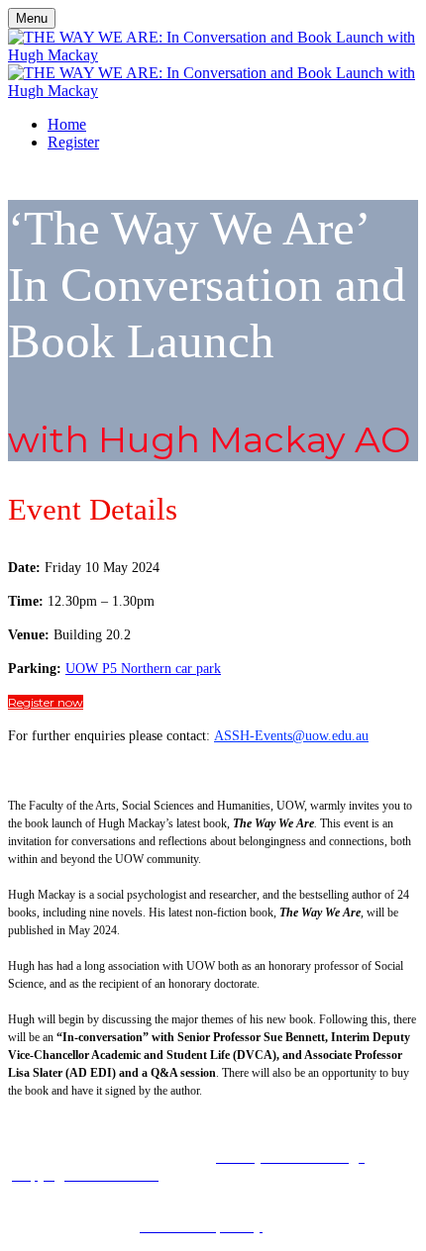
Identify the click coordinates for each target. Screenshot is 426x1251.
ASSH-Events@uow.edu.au (291, 735)
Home (67, 124)
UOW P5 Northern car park (143, 668)
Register (73, 142)
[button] (45, 702)
